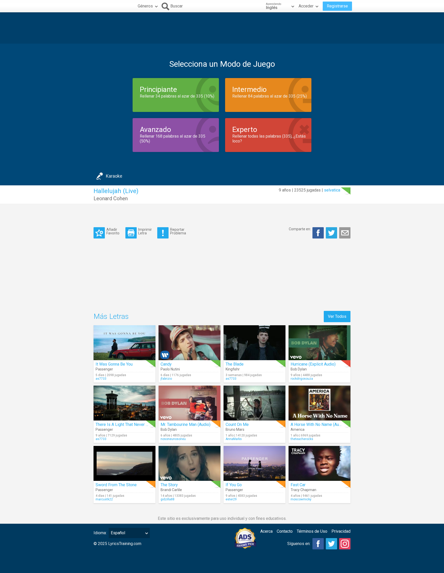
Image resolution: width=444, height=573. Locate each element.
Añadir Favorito (112, 231)
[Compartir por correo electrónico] (344, 232)
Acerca (266, 531)
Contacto (285, 531)
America (297, 429)
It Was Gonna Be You (114, 364)
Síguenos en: (298, 543)
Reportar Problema (178, 231)
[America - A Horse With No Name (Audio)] (319, 403)
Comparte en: (300, 229)
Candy (166, 364)
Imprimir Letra (145, 231)
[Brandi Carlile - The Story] (189, 463)
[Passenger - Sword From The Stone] (124, 463)
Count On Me (237, 424)
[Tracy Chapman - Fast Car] (319, 463)
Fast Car (298, 484)
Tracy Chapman (303, 490)
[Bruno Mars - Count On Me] (254, 403)
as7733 (101, 378)
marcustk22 (104, 499)
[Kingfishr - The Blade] (254, 342)
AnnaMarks (234, 439)
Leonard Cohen (111, 198)
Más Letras (111, 316)
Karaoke (114, 176)
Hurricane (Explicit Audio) (313, 364)
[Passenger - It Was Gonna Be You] (124, 342)
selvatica (332, 190)
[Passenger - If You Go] (254, 463)
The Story (169, 484)
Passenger (104, 369)
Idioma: (100, 532)
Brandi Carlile (171, 490)
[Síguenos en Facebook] (318, 543)
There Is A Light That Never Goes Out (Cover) (136, 424)
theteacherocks (302, 439)
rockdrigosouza (302, 378)
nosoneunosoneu (173, 439)
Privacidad (340, 531)
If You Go (234, 484)
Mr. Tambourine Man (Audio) (185, 424)
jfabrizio (166, 378)
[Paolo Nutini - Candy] (189, 342)
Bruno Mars (235, 429)
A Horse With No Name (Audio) (318, 424)
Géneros (145, 6)
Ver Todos (337, 316)
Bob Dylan (299, 369)
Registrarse (337, 6)
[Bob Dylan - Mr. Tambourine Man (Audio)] (189, 403)
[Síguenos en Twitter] (331, 543)
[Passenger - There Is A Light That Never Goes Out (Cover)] (124, 403)
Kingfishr (233, 369)
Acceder (306, 6)
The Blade (235, 364)
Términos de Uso (312, 531)
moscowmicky (301, 499)
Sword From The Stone (116, 484)
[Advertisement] (222, 28)
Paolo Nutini (170, 369)
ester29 (231, 499)
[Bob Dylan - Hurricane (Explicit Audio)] (319, 342)
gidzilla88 (167, 499)
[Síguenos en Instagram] (344, 543)
